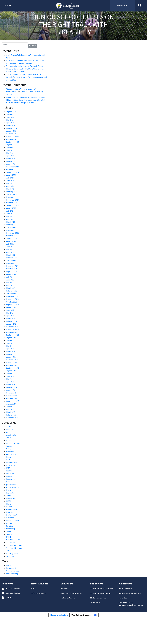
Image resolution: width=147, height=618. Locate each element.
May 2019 (9, 346)
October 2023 (11, 202)
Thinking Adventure (14, 545)
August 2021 (11, 274)
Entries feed (11, 568)
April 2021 (10, 285)
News (33, 588)
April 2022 (10, 252)
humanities (10, 493)
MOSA (8, 501)
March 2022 (10, 255)
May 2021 (9, 282)
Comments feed (12, 571)
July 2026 (10, 114)
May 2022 (9, 249)
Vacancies (10, 556)
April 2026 (10, 123)
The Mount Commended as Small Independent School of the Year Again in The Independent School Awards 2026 (26, 77)
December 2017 (12, 393)
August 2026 (11, 111)
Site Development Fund (98, 598)
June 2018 (10, 376)
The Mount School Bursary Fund (100, 593)
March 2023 (10, 222)
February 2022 (11, 258)
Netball (9, 506)
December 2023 (12, 197)
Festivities (10, 473)
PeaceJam (10, 512)
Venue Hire (64, 588)
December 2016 (12, 417)
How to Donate (95, 603)
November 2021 (12, 266)
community (10, 451)
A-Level (9, 427)
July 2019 (10, 340)
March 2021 (10, 288)
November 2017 (12, 395)
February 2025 (11, 161)
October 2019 (11, 332)
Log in (8, 565)
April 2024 (10, 186)
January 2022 (11, 260)
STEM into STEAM (13, 540)
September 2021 (12, 271)
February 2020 (11, 321)
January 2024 (11, 194)
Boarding (10, 440)
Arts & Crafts (11, 435)
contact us (122, 5)
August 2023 (11, 208)
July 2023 (10, 211)
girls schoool (11, 484)
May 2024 (9, 183)
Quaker (9, 523)
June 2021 (10, 280)
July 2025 (10, 147)
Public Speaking (12, 520)
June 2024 (10, 180)
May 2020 (9, 313)
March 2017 (10, 412)
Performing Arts (12, 515)
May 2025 (9, 153)
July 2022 (10, 244)
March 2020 (10, 318)
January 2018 (11, 390)
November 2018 (12, 362)
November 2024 (12, 167)
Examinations (11, 462)
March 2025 (10, 158)
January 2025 (11, 164)
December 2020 (12, 296)
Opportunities (12, 509)
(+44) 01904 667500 (125, 588)
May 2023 (9, 216)
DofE (8, 460)
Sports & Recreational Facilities (71, 593)
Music (8, 504)
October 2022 (11, 236)
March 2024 (10, 189)
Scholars (9, 526)
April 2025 (10, 156)
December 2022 (12, 230)
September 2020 (12, 304)
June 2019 (10, 343)
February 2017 (11, 415)
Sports (9, 534)
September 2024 (12, 172)
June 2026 (10, 117)
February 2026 (11, 128)
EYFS (8, 468)
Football (9, 476)
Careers (9, 446)
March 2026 (10, 125)
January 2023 (11, 227)
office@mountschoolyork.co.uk (130, 593)
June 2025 (10, 150)
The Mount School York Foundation (101, 588)
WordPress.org (12, 573)
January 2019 (11, 357)
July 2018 (10, 373)
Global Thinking (12, 487)
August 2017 (11, 404)
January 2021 (11, 293)
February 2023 (11, 224)
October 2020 (11, 302)
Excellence (10, 465)
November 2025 (12, 136)
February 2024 (11, 191)
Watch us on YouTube (12, 593)
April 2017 (10, 409)
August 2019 (11, 338)
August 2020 (11, 307)
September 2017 (12, 401)
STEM (8, 537)
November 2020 (12, 299)
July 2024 (10, 178)
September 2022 (12, 238)
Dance (8, 457)
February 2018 (11, 387)
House (8, 490)
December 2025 (12, 134)
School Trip (10, 528)
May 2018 (9, 379)
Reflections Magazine (38, 593)
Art (7, 432)
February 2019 (11, 354)
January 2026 (11, 131)
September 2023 (12, 205)
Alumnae (9, 429)
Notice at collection (59, 615)
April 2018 (10, 382)
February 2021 (11, 291)
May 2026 (9, 120)
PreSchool (10, 517)
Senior (8, 531)
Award (8, 438)
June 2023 (10, 213)
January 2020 (11, 324)
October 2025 (11, 139)
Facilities (9, 471)
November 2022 (12, 233)
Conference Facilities (68, 598)
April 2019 (10, 349)
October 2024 (11, 169)
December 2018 (12, 360)
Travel (8, 551)
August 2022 (11, 241)
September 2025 (12, 142)
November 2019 (12, 329)
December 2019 (12, 326)
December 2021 (12, 263)
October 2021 (11, 269)
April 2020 (10, 315)
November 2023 (12, 200)
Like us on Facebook (12, 589)
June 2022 (10, 247)
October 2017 (11, 398)
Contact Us (123, 598)
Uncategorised (12, 553)
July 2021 (10, 277)
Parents (8, 597)
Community (11, 454)
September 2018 (12, 368)
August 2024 (11, 175)
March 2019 (10, 351)
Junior (8, 495)
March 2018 (10, 384)
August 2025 (11, 145)
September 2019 (12, 335)
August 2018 (11, 371)
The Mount (10, 542)
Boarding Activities (13, 443)
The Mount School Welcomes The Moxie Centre (24, 66)
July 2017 (10, 406)
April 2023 (10, 219)
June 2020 (10, 310)
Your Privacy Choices (80, 615)
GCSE (8, 482)
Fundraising (11, 479)
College (9, 449)
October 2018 (11, 365)
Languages (10, 498)
